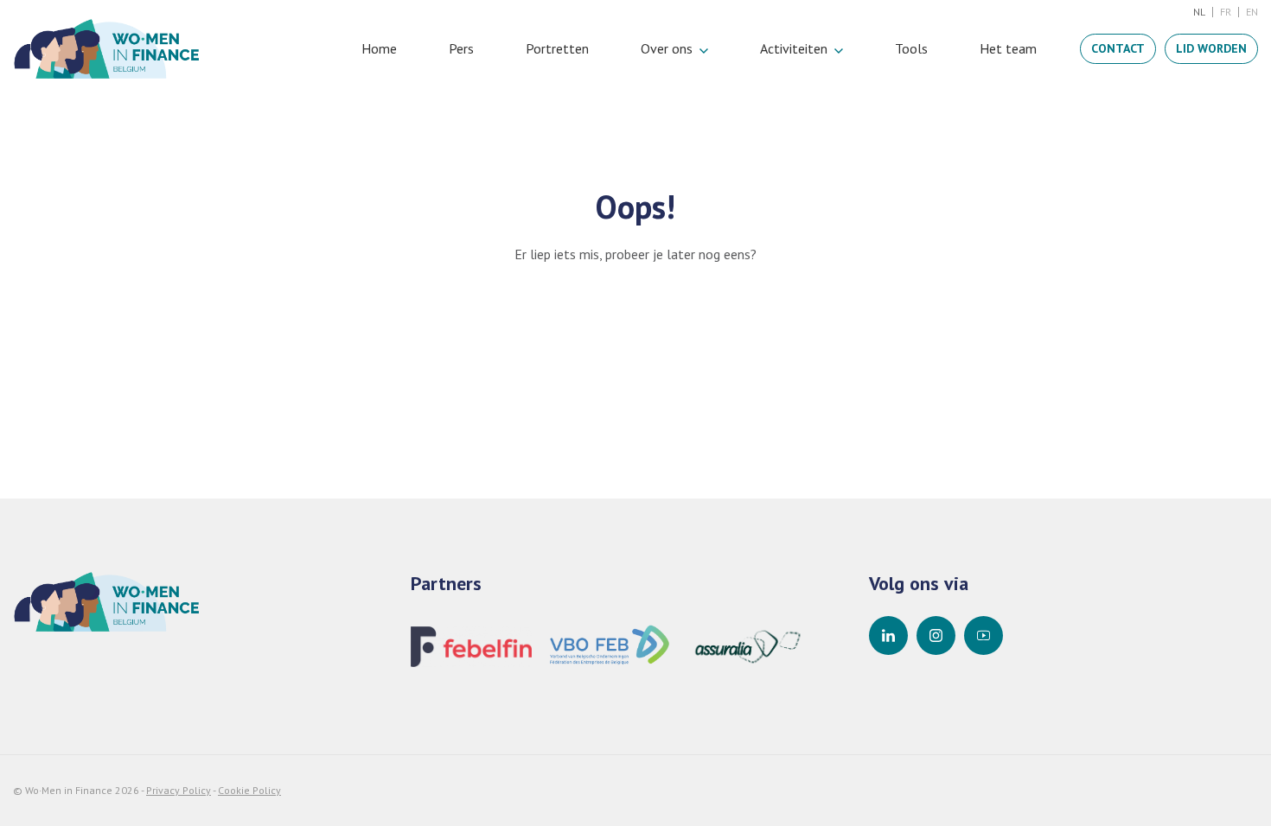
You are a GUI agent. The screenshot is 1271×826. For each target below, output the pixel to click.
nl (1199, 11)
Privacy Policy (178, 790)
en (1252, 11)
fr (1225, 11)
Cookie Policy (249, 790)
